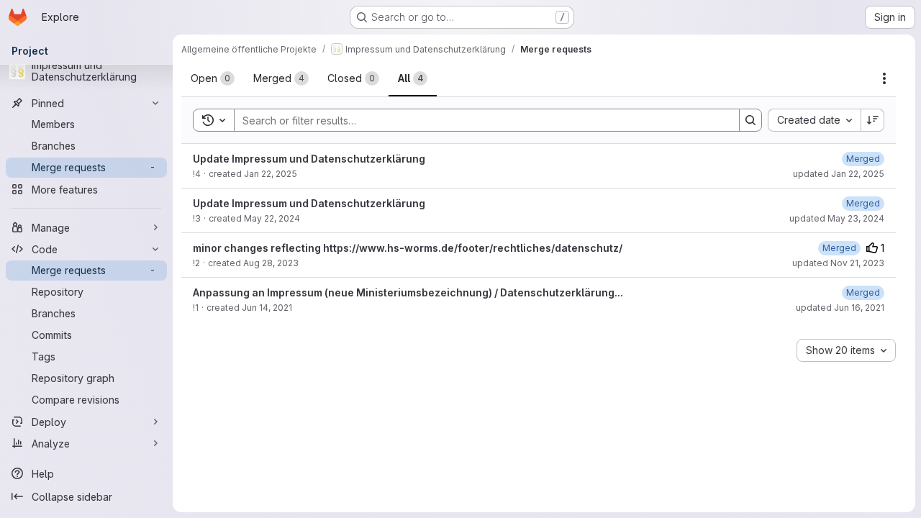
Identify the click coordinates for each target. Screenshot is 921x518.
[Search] (750, 120)
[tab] (212, 78)
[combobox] (814, 120)
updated (838, 173)
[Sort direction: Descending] (872, 120)
